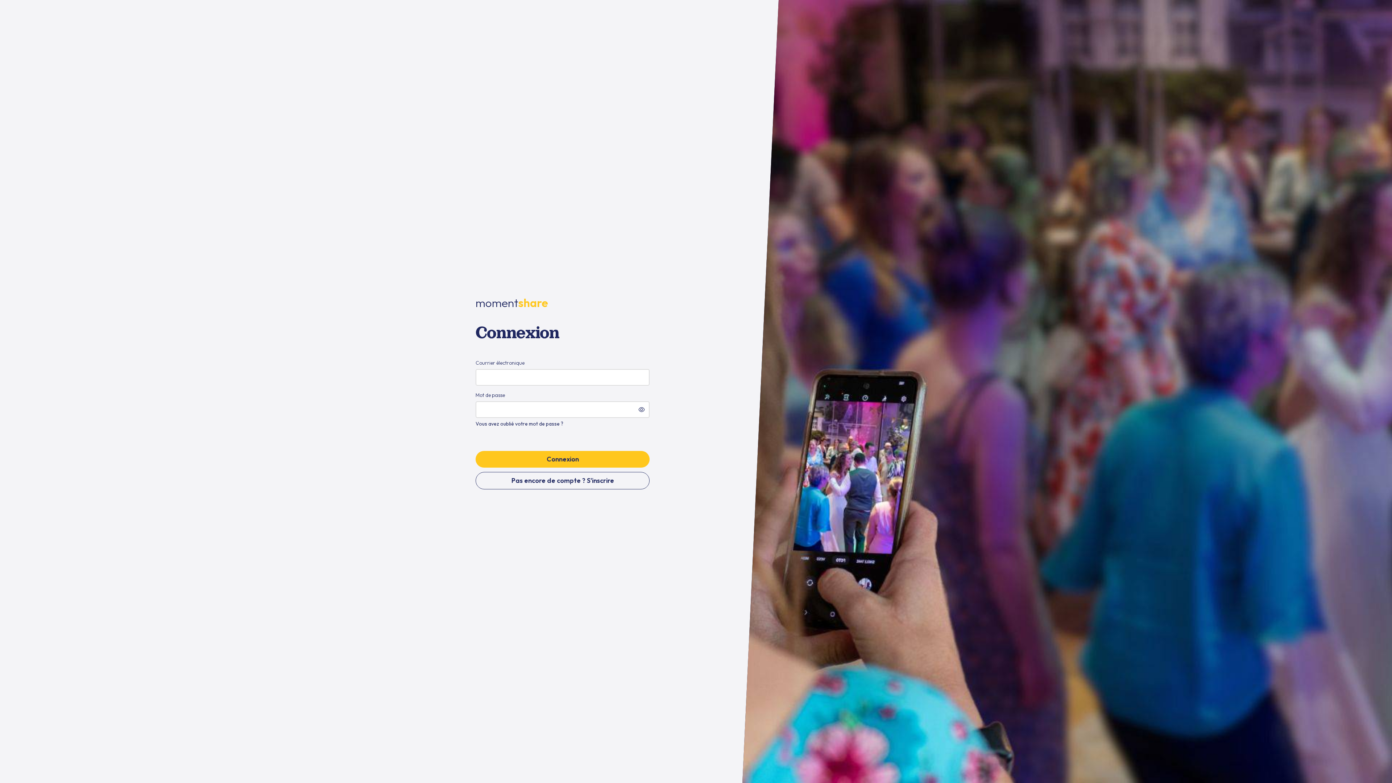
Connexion (563, 459)
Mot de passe (490, 395)
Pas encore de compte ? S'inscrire (562, 480)
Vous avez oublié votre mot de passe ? (519, 423)
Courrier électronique (500, 363)
